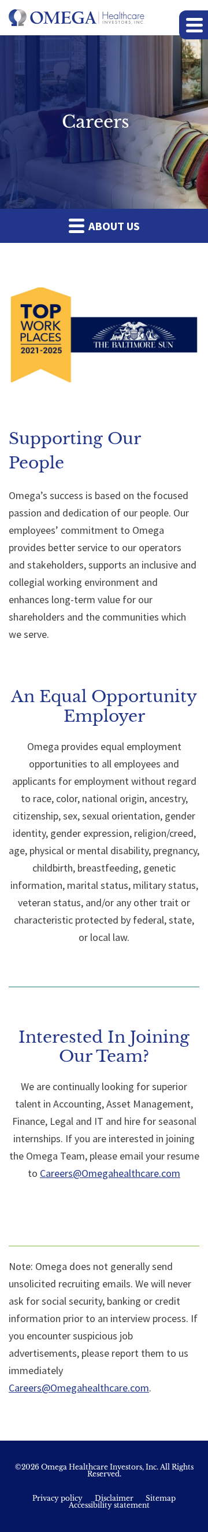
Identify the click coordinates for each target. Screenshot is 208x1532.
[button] (193, 24)
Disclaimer (114, 1498)
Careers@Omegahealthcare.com (110, 1173)
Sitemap (161, 1498)
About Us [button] (113, 226)
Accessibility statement (109, 1505)
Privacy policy (57, 1498)
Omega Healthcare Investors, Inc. (99, 1467)
